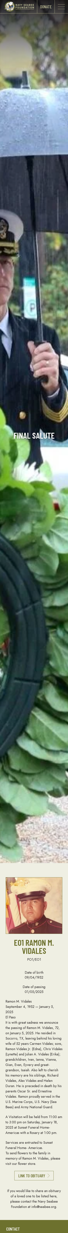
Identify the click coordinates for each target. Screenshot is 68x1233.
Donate (46, 6)
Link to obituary (31, 1175)
